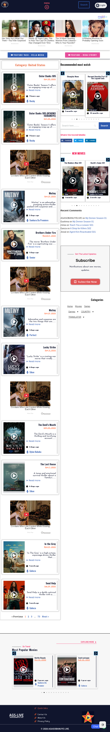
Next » (45, 616)
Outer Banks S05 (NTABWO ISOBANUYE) (42, 114)
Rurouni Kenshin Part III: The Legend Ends (73, 77)
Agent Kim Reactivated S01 (82, 232)
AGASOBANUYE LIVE (16, 717)
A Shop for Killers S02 (80, 228)
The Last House (48, 464)
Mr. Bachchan (83, 657)
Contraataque (40, 657)
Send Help (51, 583)
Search (84, 5)
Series (87, 306)
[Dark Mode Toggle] (102, 724)
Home (70, 306)
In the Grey (50, 544)
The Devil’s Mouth (47, 425)
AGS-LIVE (16, 715)
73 (39, 616)
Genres (71, 311)
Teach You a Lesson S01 (81, 225)
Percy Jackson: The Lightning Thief (97, 77)
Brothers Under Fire (46, 232)
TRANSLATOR (74, 317)
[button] (46, 7)
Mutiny (52, 193)
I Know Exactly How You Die (97, 162)
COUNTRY (86, 311)
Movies (78, 306)
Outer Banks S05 (47, 76)
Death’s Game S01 (73, 162)
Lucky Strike (49, 347)
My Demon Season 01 (96, 218)
